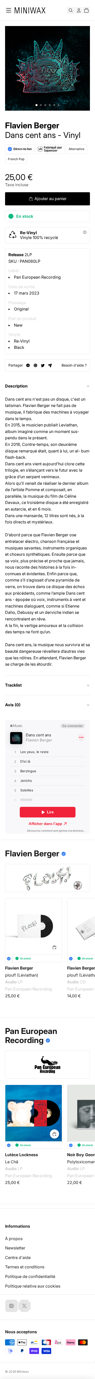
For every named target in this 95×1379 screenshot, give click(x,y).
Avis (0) (13, 704)
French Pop (16, 159)
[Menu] (8, 10)
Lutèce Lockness (21, 1154)
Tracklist (13, 685)
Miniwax (23, 1371)
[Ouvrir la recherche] (71, 10)
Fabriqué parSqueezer (53, 149)
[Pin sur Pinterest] (35, 365)
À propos (14, 1238)
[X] (24, 1305)
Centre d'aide (18, 1257)
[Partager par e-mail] (50, 365)
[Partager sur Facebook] (28, 365)
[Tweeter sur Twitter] (43, 365)
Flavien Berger (32, 125)
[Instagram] (11, 1305)
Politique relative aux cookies (32, 1286)
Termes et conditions (24, 1266)
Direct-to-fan (22, 149)
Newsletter (15, 1247)
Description (16, 386)
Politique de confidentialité (30, 1276)
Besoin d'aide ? (74, 365)
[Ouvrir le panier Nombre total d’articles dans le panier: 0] (86, 10)
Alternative (76, 149)
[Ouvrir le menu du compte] (78, 10)
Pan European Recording (37, 277)
